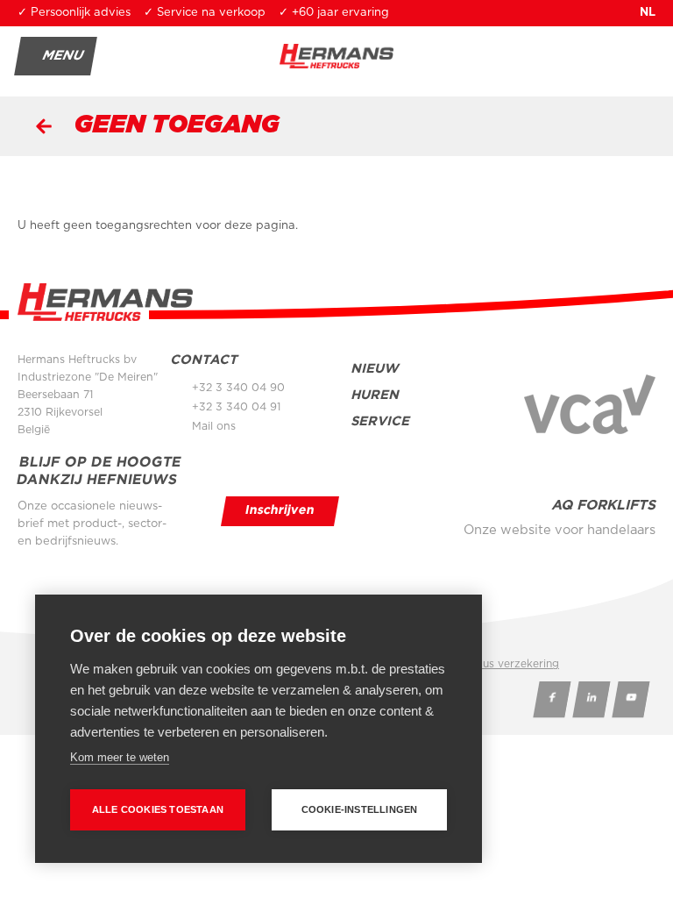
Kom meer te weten (119, 757)
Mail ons (214, 426)
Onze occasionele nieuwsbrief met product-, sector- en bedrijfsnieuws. (92, 524)
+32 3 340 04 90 (238, 387)
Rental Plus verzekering (497, 664)
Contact (203, 360)
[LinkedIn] (591, 699)
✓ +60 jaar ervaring (334, 12)
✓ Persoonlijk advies (74, 12)
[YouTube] (630, 699)
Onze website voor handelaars (559, 530)
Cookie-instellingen (359, 809)
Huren (375, 395)
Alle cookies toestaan (157, 809)
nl (647, 12)
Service (380, 421)
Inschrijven (279, 510)
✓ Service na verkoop (205, 12)
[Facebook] (551, 699)
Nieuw (375, 368)
